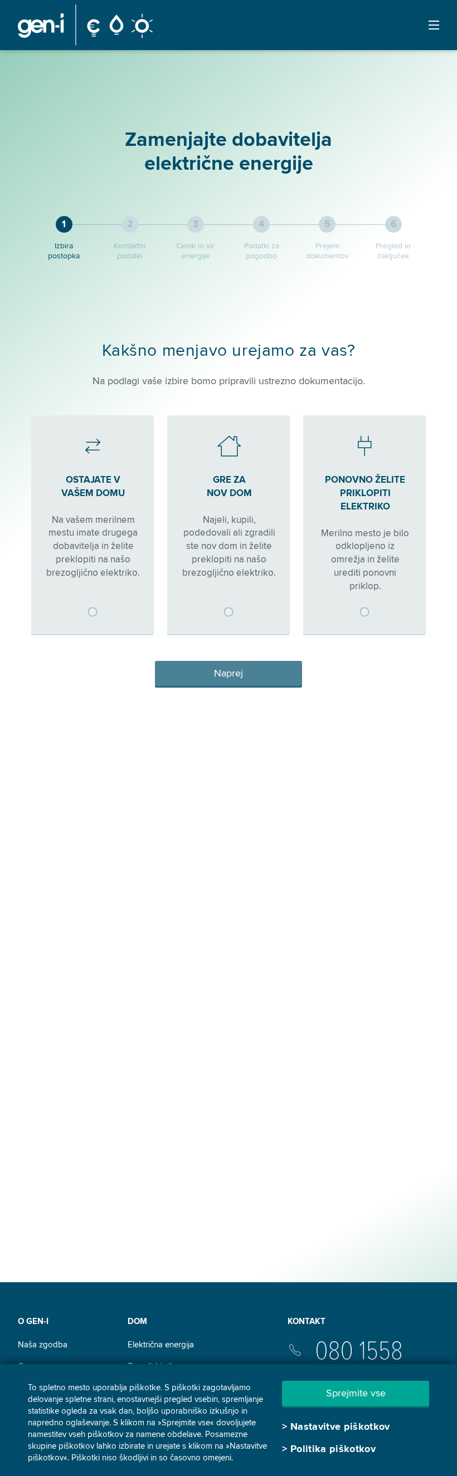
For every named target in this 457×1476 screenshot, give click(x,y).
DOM (137, 1321)
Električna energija (161, 1345)
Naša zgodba (42, 1345)
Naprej (228, 673)
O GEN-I (33, 1321)
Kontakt (306, 1321)
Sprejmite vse (356, 1393)
